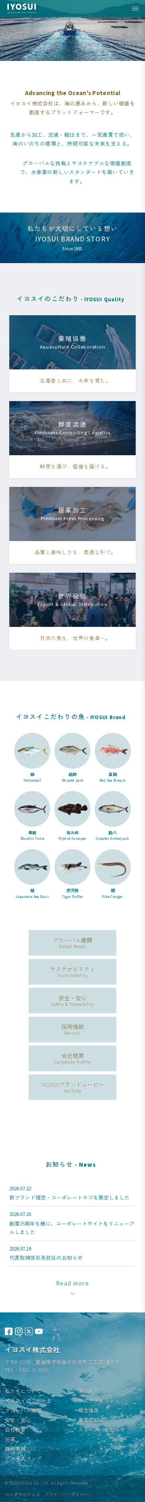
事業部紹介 (91, 1420)
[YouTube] (39, 1331)
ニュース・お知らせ (101, 1429)
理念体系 (88, 1410)
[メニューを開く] (135, 9)
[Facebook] (8, 1331)
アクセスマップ (23, 1458)
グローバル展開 (23, 1410)
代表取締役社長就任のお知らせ (46, 1257)
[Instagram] (19, 1331)
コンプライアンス (22, 1494)
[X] (29, 1331)
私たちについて (23, 1391)
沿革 (10, 1439)
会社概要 (15, 1429)
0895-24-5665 (34, 1370)
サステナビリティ (99, 1401)
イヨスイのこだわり (28, 1401)
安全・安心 (18, 1420)
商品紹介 (88, 1391)
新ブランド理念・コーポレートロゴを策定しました (69, 1197)
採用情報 (15, 1449)
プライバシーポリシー (66, 1494)
